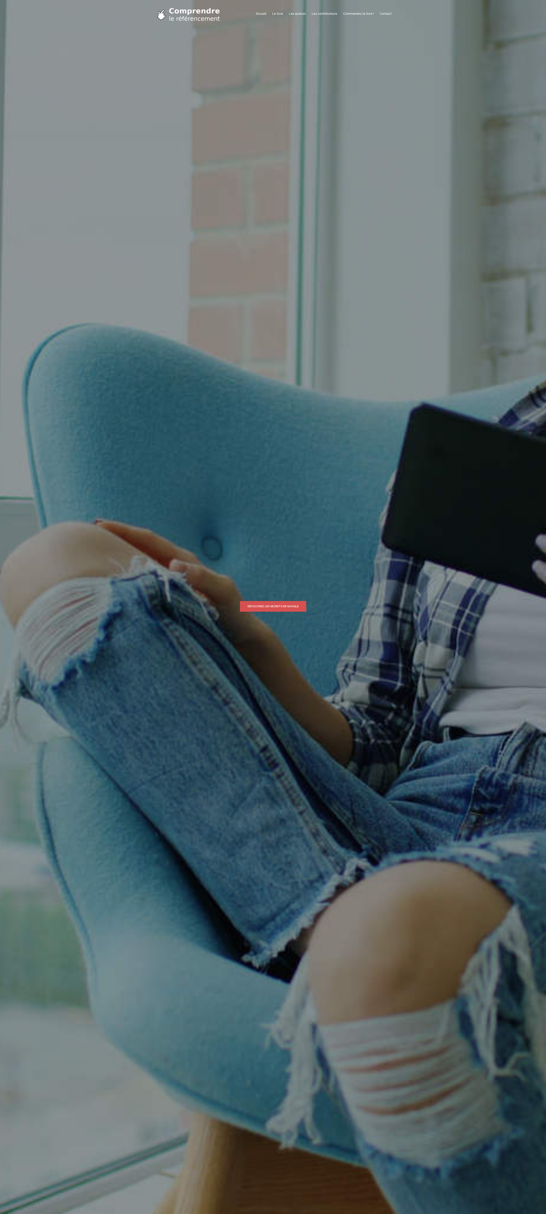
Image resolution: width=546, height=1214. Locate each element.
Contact (386, 13)
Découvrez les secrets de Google (273, 606)
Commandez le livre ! (358, 13)
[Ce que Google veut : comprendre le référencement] (189, 13)
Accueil (261, 13)
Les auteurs (297, 13)
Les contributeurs (324, 13)
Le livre (277, 13)
